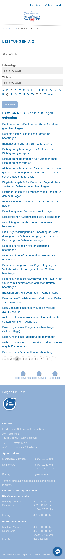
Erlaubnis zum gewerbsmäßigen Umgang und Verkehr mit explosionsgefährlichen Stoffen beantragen (29, 269)
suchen (10, 104)
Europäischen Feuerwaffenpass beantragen (28, 352)
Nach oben (55, 378)
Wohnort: (7, 77)
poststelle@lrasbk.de (25, 447)
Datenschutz (40, 554)
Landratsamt (26, 28)
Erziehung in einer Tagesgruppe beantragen (28, 336)
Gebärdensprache (54, 5)
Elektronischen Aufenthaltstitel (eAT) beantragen (31, 216)
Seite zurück (39, 378)
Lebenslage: (9, 65)
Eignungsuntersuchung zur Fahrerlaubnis (27, 143)
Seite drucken (23, 378)
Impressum (27, 554)
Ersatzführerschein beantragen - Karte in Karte (30, 292)
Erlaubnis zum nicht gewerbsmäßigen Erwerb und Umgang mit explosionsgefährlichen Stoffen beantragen (32, 283)
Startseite (7, 28)
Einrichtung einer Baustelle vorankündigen (27, 211)
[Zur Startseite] (32, 16)
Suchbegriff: (9, 53)
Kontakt (17, 554)
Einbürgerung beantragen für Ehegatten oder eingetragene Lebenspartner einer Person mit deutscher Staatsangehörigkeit (32, 172)
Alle (50, 94)
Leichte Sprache (35, 5)
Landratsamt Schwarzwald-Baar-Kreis (23, 429)
